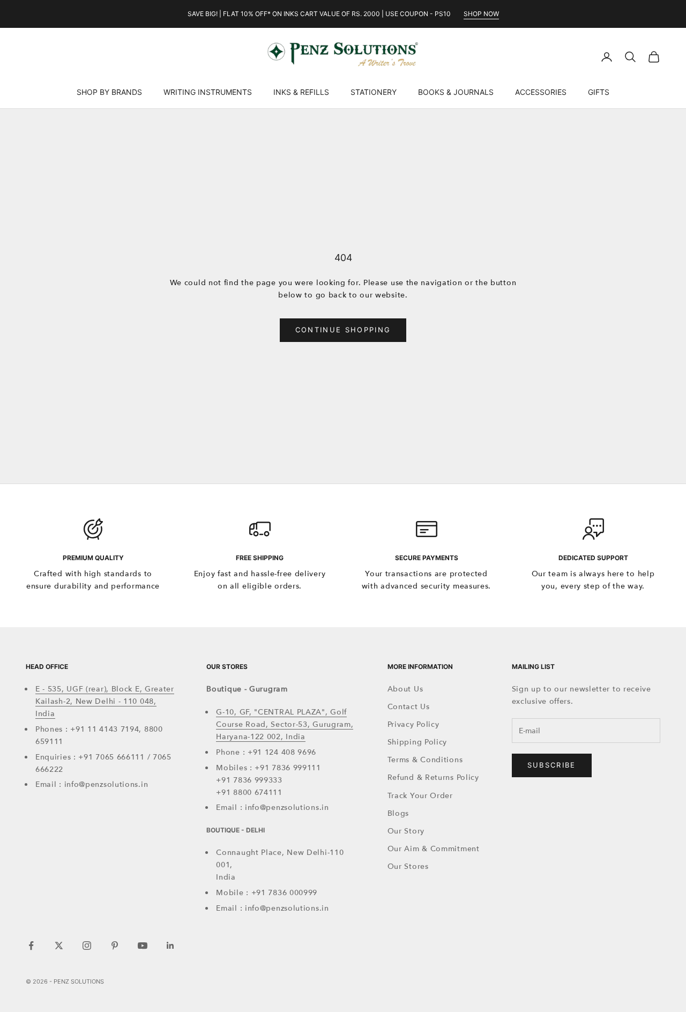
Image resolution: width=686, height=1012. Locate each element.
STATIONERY (374, 91)
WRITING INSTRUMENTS (207, 91)
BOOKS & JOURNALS (456, 91)
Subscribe (551, 765)
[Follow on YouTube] (142, 945)
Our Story (405, 831)
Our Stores (408, 866)
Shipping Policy (417, 742)
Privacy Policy (413, 724)
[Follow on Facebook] (31, 945)
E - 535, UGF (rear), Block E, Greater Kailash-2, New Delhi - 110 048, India (104, 701)
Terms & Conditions (425, 760)
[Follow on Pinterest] (114, 945)
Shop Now (481, 14)
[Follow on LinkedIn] (170, 945)
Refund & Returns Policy (433, 777)
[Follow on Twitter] (59, 945)
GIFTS (598, 91)
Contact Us (408, 707)
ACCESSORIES (540, 91)
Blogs (398, 813)
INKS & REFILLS (301, 91)
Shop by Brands (109, 91)
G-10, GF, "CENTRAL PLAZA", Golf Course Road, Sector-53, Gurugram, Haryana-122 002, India (284, 724)
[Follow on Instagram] (86, 945)
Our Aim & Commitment (433, 849)
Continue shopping (343, 329)
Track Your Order (420, 796)
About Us (405, 689)
